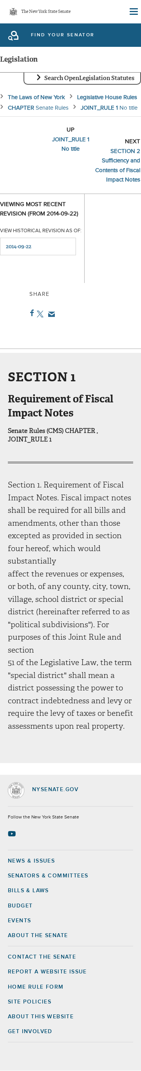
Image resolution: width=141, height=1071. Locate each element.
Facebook (30, 313)
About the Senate (38, 935)
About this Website (41, 1016)
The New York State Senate (45, 12)
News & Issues (31, 861)
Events (19, 920)
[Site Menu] (133, 11)
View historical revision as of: (40, 230)
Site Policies (29, 1002)
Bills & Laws (28, 890)
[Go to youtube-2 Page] (13, 834)
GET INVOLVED (30, 1031)
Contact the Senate (42, 957)
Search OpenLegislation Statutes (89, 78)
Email (50, 314)
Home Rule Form (36, 987)
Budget (20, 906)
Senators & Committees (48, 876)
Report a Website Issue (47, 972)
